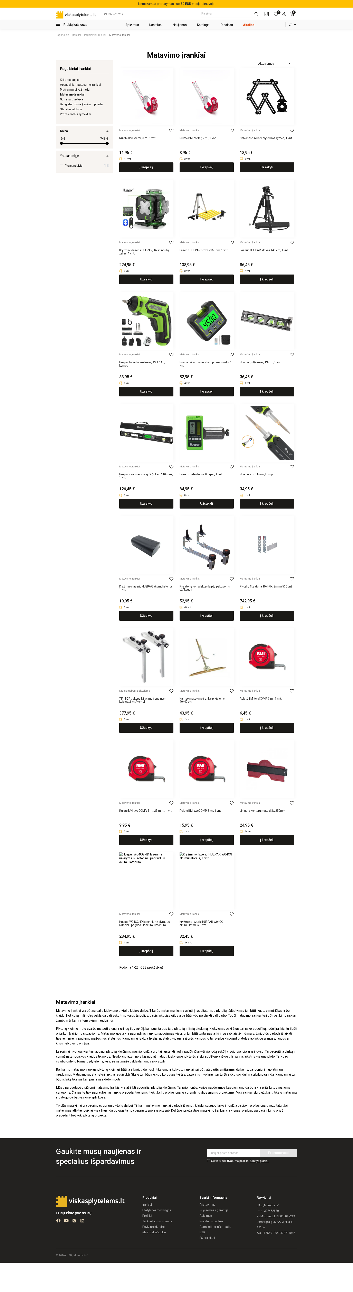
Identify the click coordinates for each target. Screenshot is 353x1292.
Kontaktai (155, 25)
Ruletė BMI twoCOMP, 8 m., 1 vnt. (200, 810)
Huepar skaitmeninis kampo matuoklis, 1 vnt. (206, 364)
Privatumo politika (211, 1221)
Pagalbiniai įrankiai (75, 68)
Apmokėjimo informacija (215, 1226)
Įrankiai (147, 1204)
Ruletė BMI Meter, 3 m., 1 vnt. (137, 138)
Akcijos (249, 25)
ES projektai (207, 1237)
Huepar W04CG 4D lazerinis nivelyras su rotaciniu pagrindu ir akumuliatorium (144, 923)
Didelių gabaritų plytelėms (134, 690)
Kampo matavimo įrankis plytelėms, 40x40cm (202, 700)
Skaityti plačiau (259, 1161)
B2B (202, 1232)
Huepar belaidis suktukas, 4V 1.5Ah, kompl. (142, 364)
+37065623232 (113, 14)
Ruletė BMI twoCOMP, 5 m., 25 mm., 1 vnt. (145, 810)
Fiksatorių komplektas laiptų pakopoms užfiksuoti (205, 588)
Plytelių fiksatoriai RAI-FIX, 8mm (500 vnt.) (267, 586)
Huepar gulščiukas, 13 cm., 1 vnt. (260, 362)
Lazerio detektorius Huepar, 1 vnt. (201, 474)
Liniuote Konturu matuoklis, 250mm (263, 810)
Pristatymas (207, 1204)
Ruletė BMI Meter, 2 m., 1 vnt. (198, 138)
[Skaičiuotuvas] (266, 14)
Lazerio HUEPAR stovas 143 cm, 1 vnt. (264, 250)
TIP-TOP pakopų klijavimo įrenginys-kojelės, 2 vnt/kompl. (142, 700)
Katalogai (203, 25)
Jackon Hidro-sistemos (157, 1221)
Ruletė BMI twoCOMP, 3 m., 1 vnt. (261, 698)
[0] (276, 14)
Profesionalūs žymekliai (75, 114)
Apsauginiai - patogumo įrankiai (80, 84)
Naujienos (180, 25)
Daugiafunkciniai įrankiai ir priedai (81, 104)
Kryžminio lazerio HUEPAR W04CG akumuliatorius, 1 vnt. (201, 923)
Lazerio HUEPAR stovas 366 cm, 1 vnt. (204, 250)
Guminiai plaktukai (72, 99)
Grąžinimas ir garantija (214, 1210)
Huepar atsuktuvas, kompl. (257, 474)
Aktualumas (275, 63)
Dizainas (226, 25)
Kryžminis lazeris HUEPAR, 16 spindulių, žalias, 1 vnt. (144, 252)
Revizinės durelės (153, 1226)
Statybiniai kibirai (71, 109)
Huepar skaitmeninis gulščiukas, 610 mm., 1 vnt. (146, 476)
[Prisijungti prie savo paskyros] (283, 13)
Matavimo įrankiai (129, 130)
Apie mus (132, 25)
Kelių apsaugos (69, 79)
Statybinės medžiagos (156, 1210)
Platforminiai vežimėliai (75, 89)
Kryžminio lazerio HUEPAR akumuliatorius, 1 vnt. (146, 588)
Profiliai (147, 1215)
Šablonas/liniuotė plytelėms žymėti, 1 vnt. (266, 138)
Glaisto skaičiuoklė (154, 1232)
